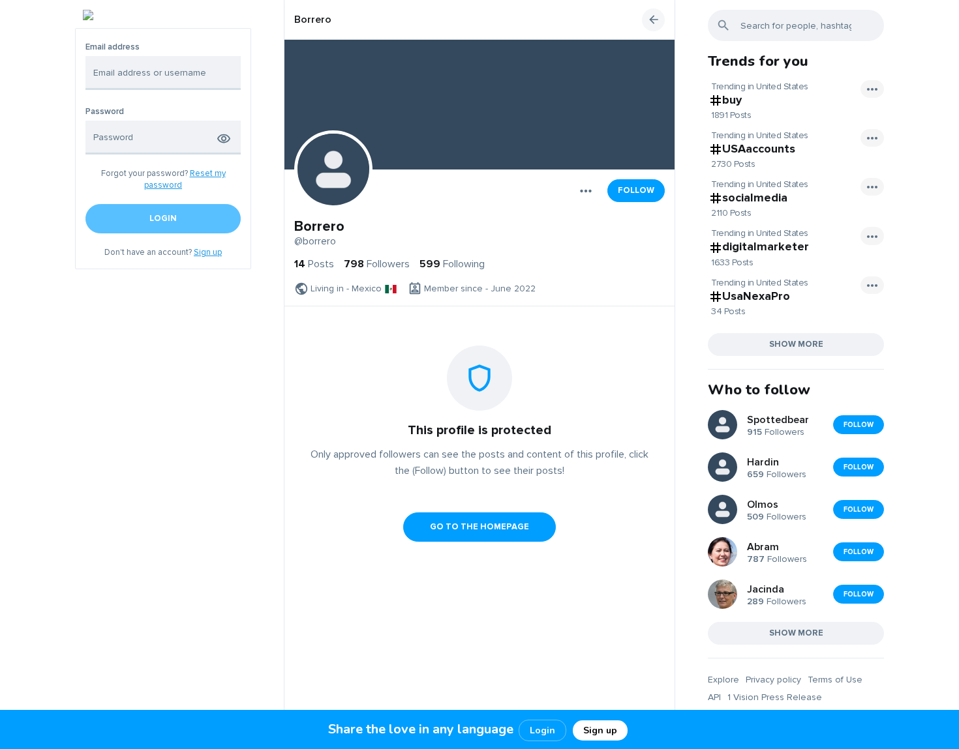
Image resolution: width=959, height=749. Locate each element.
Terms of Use (835, 679)
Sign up (208, 252)
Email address (112, 47)
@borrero (315, 241)
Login (542, 730)
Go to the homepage (479, 526)
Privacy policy (773, 679)
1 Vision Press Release (774, 697)
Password (104, 112)
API (714, 697)
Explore (723, 679)
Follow (636, 190)
